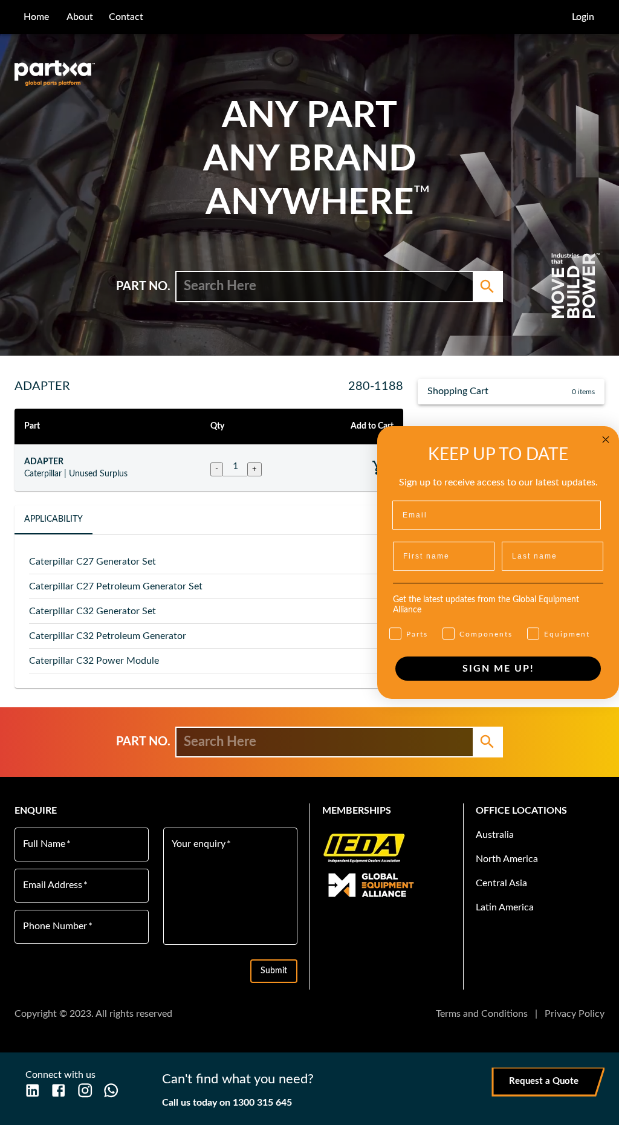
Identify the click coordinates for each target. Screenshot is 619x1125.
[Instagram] (85, 1090)
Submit (274, 971)
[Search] (487, 286)
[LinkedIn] (32, 1090)
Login (583, 17)
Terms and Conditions (482, 1014)
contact (126, 17)
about (79, 17)
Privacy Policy (574, 1014)
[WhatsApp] (111, 1090)
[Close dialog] (605, 439)
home (36, 17)
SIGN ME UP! (498, 668)
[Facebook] (58, 1090)
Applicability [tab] (53, 519)
